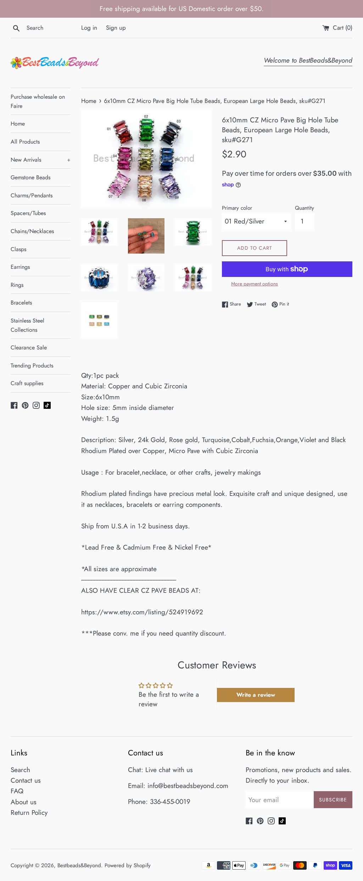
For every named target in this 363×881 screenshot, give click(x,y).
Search (20, 770)
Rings (17, 285)
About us (24, 802)
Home (18, 124)
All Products (25, 142)
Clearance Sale (29, 347)
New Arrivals (41, 160)
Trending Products (32, 365)
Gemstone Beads (30, 177)
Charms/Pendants (31, 195)
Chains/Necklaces (32, 231)
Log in (89, 27)
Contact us (26, 780)
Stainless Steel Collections (27, 325)
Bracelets (21, 303)
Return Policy (29, 812)
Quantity (304, 208)
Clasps (18, 249)
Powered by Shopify (128, 865)
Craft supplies (27, 383)
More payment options (254, 283)
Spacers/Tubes (28, 213)
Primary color (237, 208)
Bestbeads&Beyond (79, 865)
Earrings (20, 267)
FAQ (17, 791)
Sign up (116, 27)
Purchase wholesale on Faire (38, 101)
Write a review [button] (255, 695)
